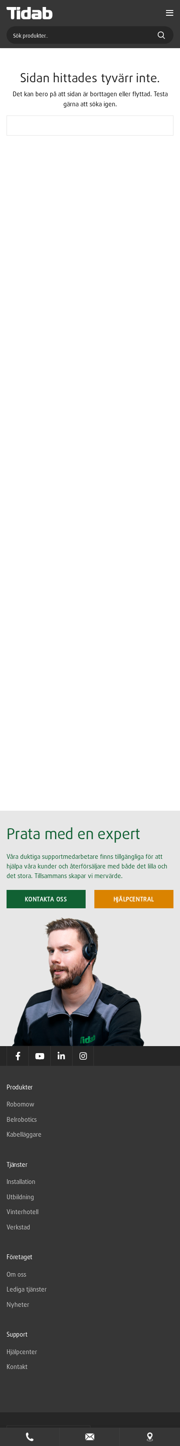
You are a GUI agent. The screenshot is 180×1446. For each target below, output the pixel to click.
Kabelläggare (24, 1134)
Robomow (21, 1104)
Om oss (16, 1274)
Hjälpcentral (134, 899)
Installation (21, 1181)
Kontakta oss (46, 899)
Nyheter (18, 1304)
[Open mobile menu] (170, 13)
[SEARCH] (162, 126)
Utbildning (20, 1197)
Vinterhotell (22, 1211)
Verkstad (18, 1227)
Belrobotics (22, 1119)
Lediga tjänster (27, 1289)
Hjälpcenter (22, 1351)
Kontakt (17, 1366)
